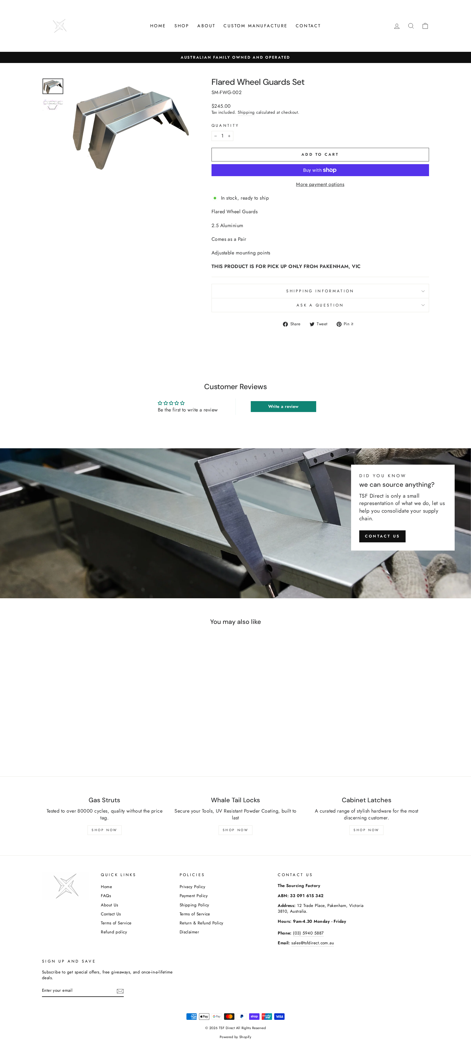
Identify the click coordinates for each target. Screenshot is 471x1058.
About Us (109, 905)
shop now (366, 830)
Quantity (225, 125)
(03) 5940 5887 (308, 933)
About (206, 26)
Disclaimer (189, 932)
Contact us (382, 536)
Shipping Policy (194, 905)
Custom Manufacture (256, 26)
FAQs (106, 896)
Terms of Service (116, 923)
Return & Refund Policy (202, 923)
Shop (181, 26)
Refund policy (114, 932)
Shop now (236, 830)
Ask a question (320, 305)
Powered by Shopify (235, 1037)
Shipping (246, 112)
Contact (308, 26)
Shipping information (320, 291)
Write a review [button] (283, 406)
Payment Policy (194, 896)
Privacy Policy (192, 887)
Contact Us (111, 914)
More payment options (320, 184)
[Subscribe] (120, 990)
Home (158, 26)
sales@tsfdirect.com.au (312, 943)
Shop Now (104, 830)
